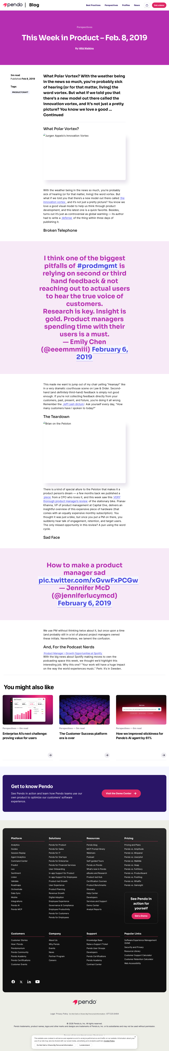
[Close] (135, 1037)
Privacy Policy (62, 1014)
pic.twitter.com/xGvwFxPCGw (88, 580)
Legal (52, 1014)
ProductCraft (20, 92)
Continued (53, 115)
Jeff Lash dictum (73, 404)
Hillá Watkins (86, 48)
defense (67, 218)
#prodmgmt (97, 266)
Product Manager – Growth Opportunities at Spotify (73, 653)
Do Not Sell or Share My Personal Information (55, 1045)
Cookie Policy (109, 1041)
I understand (84, 1045)
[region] (84, 1042)
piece (47, 497)
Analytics (15, 845)
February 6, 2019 (102, 353)
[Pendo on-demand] (147, 5)
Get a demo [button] (159, 5)
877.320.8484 (112, 1014)
